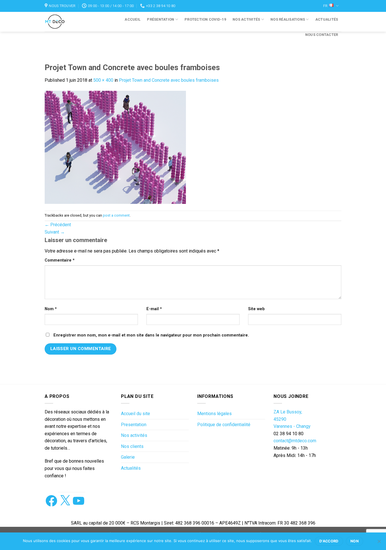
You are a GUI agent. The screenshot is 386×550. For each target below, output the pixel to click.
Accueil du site (135, 413)
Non (354, 541)
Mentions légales (214, 413)
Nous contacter (321, 35)
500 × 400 (103, 80)
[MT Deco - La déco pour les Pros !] (61, 22)
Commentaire (60, 260)
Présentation (160, 19)
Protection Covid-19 (205, 19)
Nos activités (246, 19)
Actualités (326, 19)
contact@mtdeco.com (295, 440)
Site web (256, 309)
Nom (51, 309)
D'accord (329, 541)
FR (325, 6)
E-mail (154, 309)
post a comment (116, 215)
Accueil (132, 19)
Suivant (55, 232)
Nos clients (132, 446)
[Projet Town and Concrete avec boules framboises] (115, 147)
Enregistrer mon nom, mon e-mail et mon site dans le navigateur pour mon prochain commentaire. (151, 335)
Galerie (128, 457)
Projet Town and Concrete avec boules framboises (169, 80)
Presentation (133, 424)
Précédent (58, 224)
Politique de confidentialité (223, 424)
